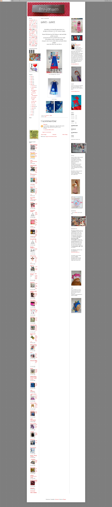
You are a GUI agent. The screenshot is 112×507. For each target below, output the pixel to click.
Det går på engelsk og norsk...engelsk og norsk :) (33, 378)
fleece (30, 25)
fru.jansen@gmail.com (75, 91)
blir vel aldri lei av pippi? (33, 91)
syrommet (31, 41)
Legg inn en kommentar (46, 132)
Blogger (64, 499)
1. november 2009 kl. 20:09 (48, 129)
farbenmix (32, 488)
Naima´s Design (33, 344)
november (33, 87)
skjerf (33, 36)
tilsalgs (35, 42)
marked (33, 31)
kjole (45, 116)
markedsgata (31, 33)
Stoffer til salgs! (36, 319)
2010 (31, 82)
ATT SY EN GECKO (32, 211)
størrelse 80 (33, 92)
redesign (30, 35)
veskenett (33, 44)
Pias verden (32, 152)
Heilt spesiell (33, 255)
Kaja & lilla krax (33, 325)
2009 (31, 84)
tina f (31, 352)
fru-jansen (78, 44)
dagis (35, 22)
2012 (31, 79)
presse (30, 34)
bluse (31, 21)
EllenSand (32, 282)
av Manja (32, 431)
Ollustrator (57, 499)
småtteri (33, 37)
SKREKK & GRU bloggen (33, 292)
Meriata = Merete (33, 455)
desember (33, 85)
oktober (32, 104)
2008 (31, 114)
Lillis (31, 390)
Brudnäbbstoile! (36, 461)
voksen (33, 45)
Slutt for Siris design (36, 470)
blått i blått (33, 102)
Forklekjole (34, 25)
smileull (31, 475)
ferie (35, 24)
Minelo (31, 368)
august (32, 108)
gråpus (32, 88)
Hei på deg (35, 241)
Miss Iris (32, 265)
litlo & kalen (32, 197)
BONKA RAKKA (33, 376)
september (33, 106)
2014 (31, 76)
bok (35, 21)
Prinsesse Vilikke (33, 360)
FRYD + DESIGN (33, 492)
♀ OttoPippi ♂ (33, 459)
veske (36, 43)
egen (34, 23)
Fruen (44, 124)
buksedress (31, 22)
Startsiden (54, 134)
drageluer (30, 23)
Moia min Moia (33, 423)
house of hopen (33, 219)
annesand (32, 410)
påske (35, 34)
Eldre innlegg (65, 134)
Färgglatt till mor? (36, 311)
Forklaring (32, 456)
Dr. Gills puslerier (33, 480)
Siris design (32, 467)
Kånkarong (32, 439)
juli (32, 109)
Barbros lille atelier (32, 187)
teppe (35, 41)
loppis (34, 30)
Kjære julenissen (36, 303)
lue (36, 30)
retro (30, 36)
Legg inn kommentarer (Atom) (51, 136)
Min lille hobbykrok (32, 247)
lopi (30, 30)
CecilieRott (32, 177)
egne (30, 24)
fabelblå (32, 202)
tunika (30, 43)
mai (32, 112)
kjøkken (36, 29)
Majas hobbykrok (33, 144)
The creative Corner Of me (33, 301)
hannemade (32, 490)
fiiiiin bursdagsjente (34, 95)
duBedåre (32, 229)
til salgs (30, 42)
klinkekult (32, 317)
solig (31, 160)
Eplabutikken (32, 391)
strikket (36, 38)
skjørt (36, 36)
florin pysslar (33, 309)
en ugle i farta (33, 101)
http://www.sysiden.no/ (75, 252)
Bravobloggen (33, 447)
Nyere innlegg (43, 134)
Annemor (32, 382)
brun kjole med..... (33, 99)
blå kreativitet (33, 97)
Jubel (31, 418)
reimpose (35, 35)
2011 (31, 81)
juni (32, 111)
